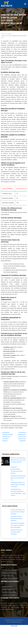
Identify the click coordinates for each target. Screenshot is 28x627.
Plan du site (14, 626)
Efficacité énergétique (7, 33)
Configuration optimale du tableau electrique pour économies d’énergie (7, 436)
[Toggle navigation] (25, 4)
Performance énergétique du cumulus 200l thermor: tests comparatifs (22, 436)
